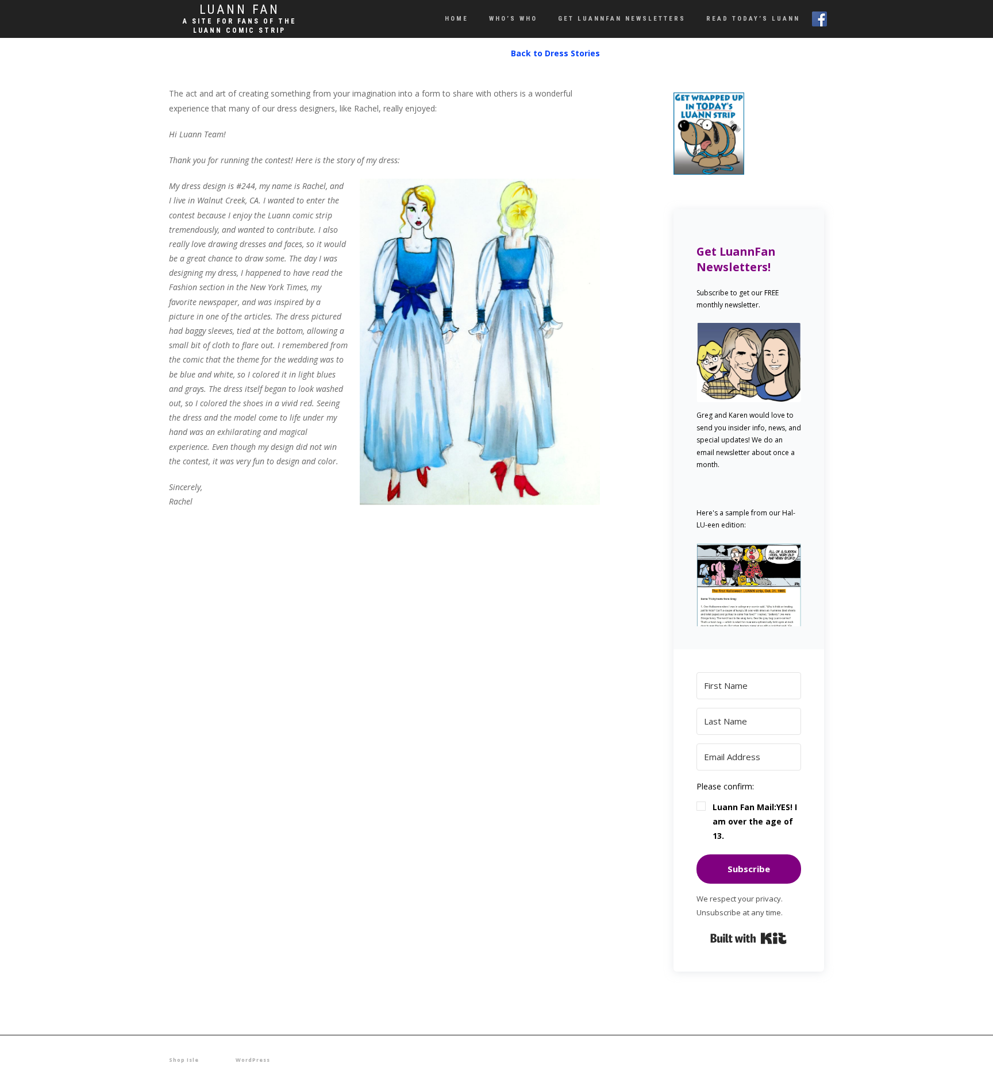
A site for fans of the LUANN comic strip (240, 25)
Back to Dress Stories (555, 53)
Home (456, 18)
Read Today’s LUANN (753, 18)
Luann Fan (239, 10)
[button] (749, 585)
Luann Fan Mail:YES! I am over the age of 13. (755, 821)
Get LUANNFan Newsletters (622, 18)
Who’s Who (513, 18)
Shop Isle (184, 1060)
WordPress (253, 1060)
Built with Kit (748, 938)
